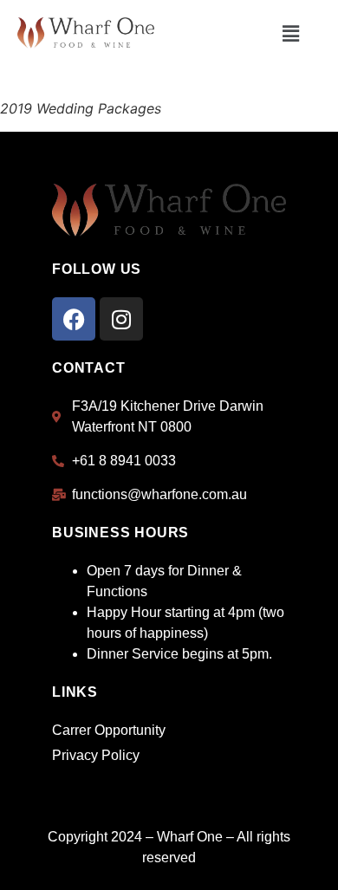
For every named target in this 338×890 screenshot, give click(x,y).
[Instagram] (121, 319)
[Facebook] (73, 319)
